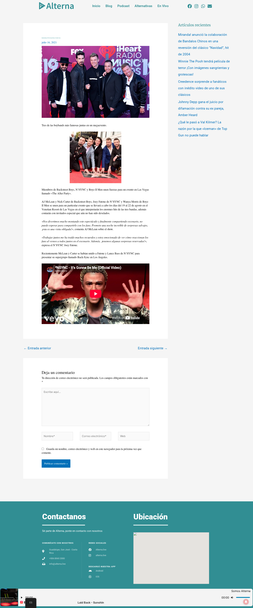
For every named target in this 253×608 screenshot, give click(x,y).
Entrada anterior (37, 348)
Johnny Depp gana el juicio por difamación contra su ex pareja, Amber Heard (201, 108)
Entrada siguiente (152, 348)
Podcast (123, 6)
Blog (109, 6)
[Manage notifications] (246, 602)
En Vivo (163, 6)
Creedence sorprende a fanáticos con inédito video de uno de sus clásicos (202, 88)
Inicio (96, 6)
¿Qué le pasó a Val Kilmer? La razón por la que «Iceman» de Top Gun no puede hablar (202, 128)
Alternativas (143, 6)
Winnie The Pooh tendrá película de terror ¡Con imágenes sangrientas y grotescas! (204, 67)
